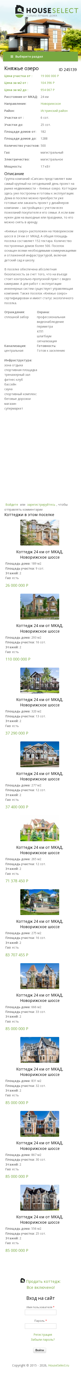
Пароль (40, 1321)
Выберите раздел (29, 56)
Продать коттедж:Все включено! (43, 1284)
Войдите (11, 504)
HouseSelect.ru (58, 1365)
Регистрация (42, 1334)
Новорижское (51, 104)
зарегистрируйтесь (41, 504)
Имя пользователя (40, 1307)
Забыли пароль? (43, 1339)
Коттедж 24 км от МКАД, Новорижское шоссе (39, 554)
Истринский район (54, 111)
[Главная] (42, 44)
